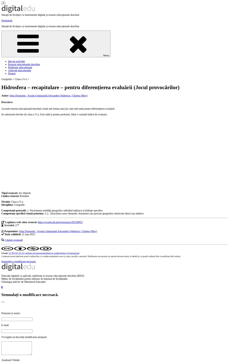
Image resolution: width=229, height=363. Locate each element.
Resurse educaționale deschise (24, 64)
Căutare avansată (14, 240)
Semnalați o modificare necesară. (18, 261)
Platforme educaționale (20, 67)
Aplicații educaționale (19, 70)
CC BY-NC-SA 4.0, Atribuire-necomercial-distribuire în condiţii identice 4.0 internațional (44, 253)
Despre (12, 73)
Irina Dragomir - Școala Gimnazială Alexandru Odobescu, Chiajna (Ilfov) (49, 95)
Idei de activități (16, 61)
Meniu (106, 55)
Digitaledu (6, 20)
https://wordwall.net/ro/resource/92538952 (60, 222)
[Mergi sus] (3, 3)
